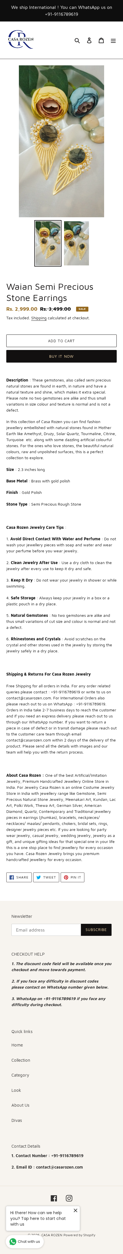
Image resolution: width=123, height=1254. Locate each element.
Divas (16, 1120)
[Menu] (113, 40)
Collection (20, 1060)
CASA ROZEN (51, 1235)
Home (17, 1044)
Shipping (39, 317)
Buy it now (61, 356)
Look (16, 1090)
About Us (20, 1105)
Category (20, 1075)
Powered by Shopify (79, 1235)
